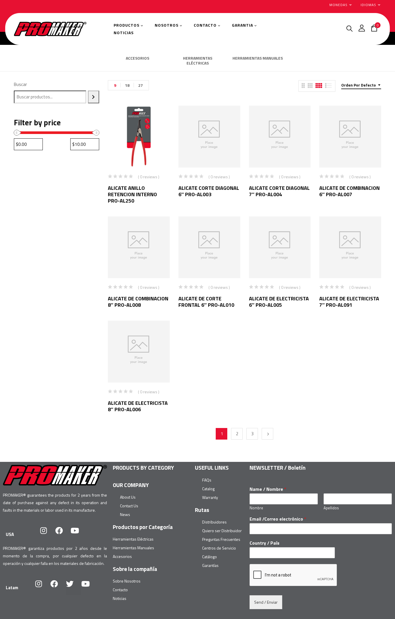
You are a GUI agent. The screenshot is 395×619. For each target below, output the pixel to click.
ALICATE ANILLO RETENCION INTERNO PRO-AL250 (132, 194)
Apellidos (331, 508)
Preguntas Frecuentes (221, 539)
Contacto (120, 590)
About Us (128, 497)
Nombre (256, 508)
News (125, 514)
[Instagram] (47, 534)
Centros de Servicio (219, 548)
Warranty (210, 497)
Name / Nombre (268, 489)
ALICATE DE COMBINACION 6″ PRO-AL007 (349, 191)
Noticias (119, 598)
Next (267, 434)
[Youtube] (78, 534)
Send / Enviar (266, 602)
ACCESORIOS (137, 58)
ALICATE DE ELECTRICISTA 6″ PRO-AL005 (279, 302)
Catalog (208, 489)
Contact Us (129, 506)
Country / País (264, 543)
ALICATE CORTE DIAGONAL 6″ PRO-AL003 (208, 191)
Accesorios (122, 556)
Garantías (210, 565)
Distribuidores (214, 522)
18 (127, 85)
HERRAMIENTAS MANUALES (257, 58)
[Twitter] (73, 587)
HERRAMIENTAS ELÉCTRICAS (197, 61)
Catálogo (209, 557)
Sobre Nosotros (127, 581)
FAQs (206, 480)
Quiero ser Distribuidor (222, 531)
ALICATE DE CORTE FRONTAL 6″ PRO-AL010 (206, 302)
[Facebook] (62, 534)
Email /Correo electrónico (278, 519)
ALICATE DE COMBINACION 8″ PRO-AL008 (138, 302)
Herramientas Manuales (133, 548)
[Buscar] (93, 97)
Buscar (20, 84)
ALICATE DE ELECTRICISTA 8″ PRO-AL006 (138, 406)
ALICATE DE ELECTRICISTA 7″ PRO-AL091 (349, 302)
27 (140, 85)
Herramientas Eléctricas (133, 539)
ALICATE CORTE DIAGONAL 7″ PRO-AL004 (279, 191)
